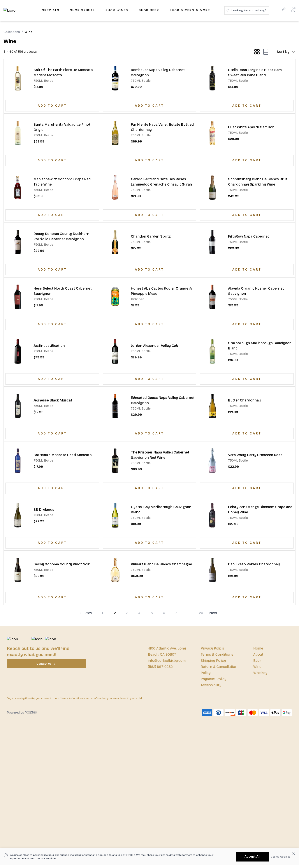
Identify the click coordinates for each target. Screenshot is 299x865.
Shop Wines (117, 10)
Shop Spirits (82, 10)
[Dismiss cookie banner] (293, 853)
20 (201, 613)
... (188, 613)
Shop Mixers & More (190, 10)
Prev (88, 613)
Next (213, 613)
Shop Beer (149, 10)
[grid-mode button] (256, 51)
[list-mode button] (264, 51)
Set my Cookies (280, 856)
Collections (12, 32)
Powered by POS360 (22, 712)
